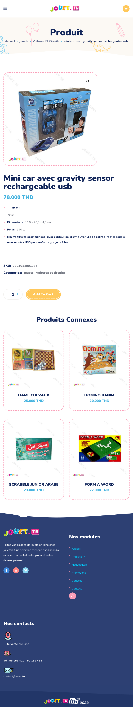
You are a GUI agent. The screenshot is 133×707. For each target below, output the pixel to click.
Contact (77, 588)
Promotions (79, 572)
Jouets (23, 41)
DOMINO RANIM (99, 395)
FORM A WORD (99, 484)
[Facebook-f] (6, 570)
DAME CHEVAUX (33, 395)
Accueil (10, 41)
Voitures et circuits (46, 41)
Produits (77, 556)
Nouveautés (79, 564)
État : (16, 208)
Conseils (77, 580)
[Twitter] (26, 570)
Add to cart (43, 294)
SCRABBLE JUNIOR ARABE (34, 484)
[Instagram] (16, 570)
